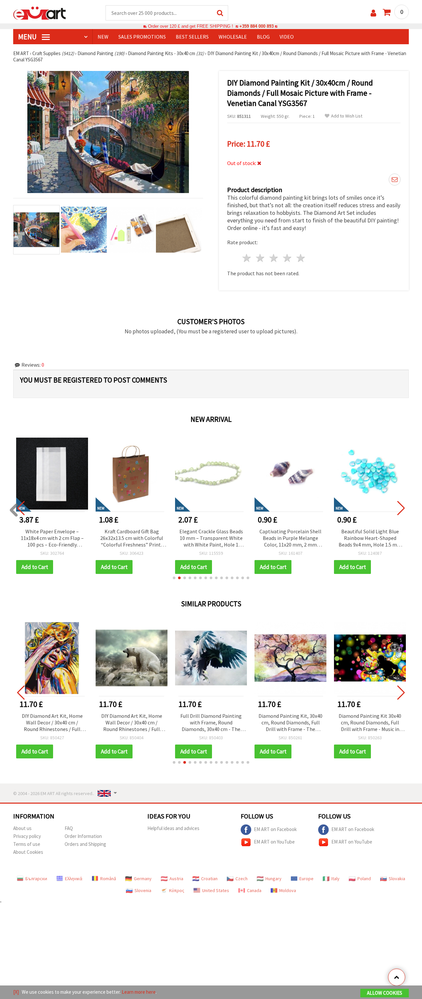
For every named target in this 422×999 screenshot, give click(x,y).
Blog (263, 36)
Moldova (287, 890)
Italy (335, 879)
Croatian (209, 879)
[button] (174, 578)
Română (108, 879)
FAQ (69, 828)
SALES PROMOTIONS (142, 36)
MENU (28, 36)
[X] (16, 992)
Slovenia (143, 890)
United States (215, 890)
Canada (254, 890)
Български (36, 879)
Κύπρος (176, 890)
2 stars (260, 258)
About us (22, 828)
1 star (247, 258)
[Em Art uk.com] (39, 12)
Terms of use (26, 844)
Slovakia (397, 879)
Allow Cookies (384, 993)
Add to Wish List (346, 116)
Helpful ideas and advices (173, 828)
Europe (306, 879)
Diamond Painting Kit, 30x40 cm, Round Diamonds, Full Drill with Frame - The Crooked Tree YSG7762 (290, 723)
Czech (241, 879)
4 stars (287, 258)
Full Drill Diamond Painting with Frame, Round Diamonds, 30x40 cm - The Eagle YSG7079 (211, 723)
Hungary (273, 879)
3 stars (274, 258)
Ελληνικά (73, 879)
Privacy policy (27, 836)
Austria (176, 879)
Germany (143, 879)
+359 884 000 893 (256, 26)
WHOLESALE (233, 36)
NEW (103, 36)
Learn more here (139, 992)
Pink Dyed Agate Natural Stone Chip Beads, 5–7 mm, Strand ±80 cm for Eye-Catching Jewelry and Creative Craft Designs (370, 538)
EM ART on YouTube (274, 842)
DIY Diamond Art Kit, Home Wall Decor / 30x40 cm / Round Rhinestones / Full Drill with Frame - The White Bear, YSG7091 (132, 723)
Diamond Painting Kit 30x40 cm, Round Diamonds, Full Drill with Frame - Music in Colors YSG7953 (370, 723)
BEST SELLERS (192, 36)
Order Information (83, 836)
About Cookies (28, 852)
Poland (364, 879)
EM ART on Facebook (275, 829)
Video (287, 36)
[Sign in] (373, 13)
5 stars (301, 258)
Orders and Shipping (85, 844)
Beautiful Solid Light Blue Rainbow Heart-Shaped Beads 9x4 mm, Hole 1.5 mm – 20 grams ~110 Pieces (290, 538)
